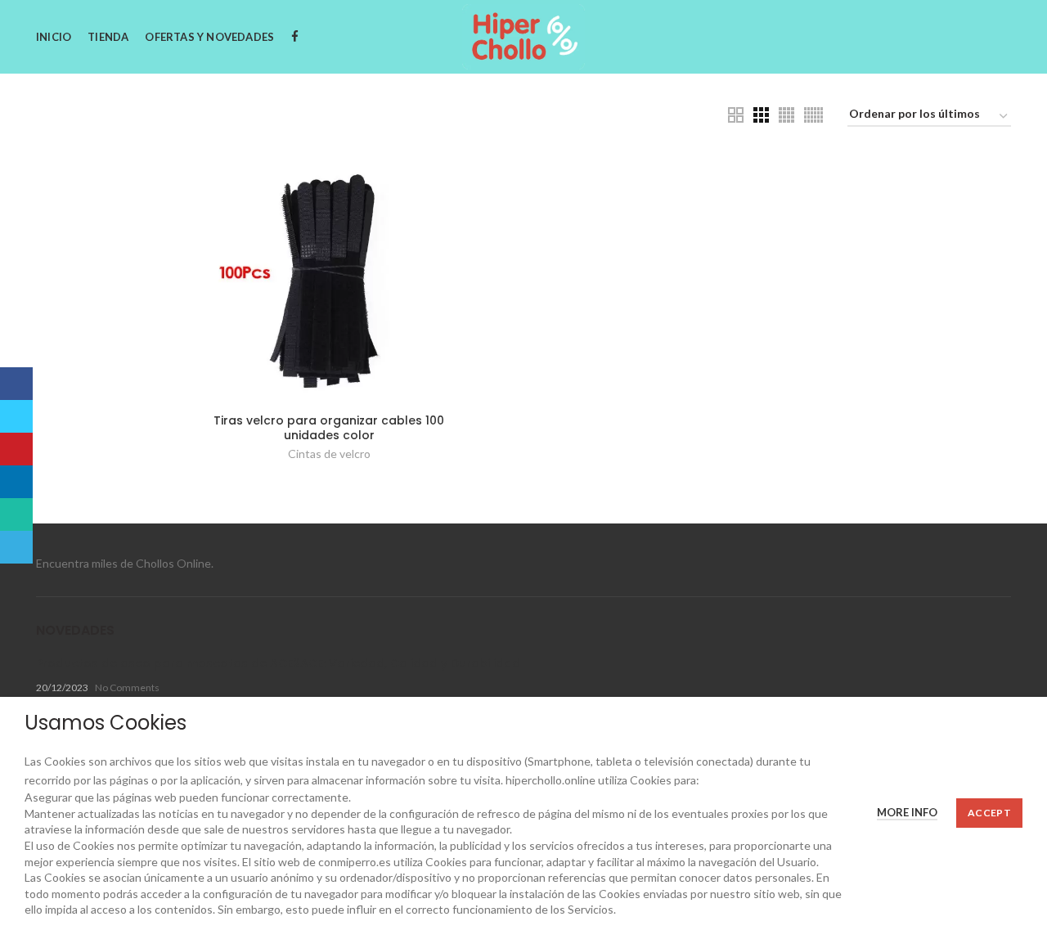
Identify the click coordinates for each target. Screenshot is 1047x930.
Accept (989, 812)
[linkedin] (16, 481)
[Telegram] (16, 547)
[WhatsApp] (16, 514)
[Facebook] (16, 383)
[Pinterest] (16, 449)
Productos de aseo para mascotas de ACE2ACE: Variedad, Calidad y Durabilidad (278, 663)
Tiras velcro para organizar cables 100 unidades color (328, 428)
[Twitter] (16, 416)
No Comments (127, 687)
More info (907, 812)
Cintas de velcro (329, 454)
